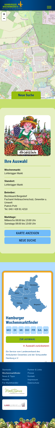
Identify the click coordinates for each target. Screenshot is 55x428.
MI (21, 330)
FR (33, 330)
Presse (31, 373)
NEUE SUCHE (27, 240)
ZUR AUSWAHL (27, 339)
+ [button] (4, 14)
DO (27, 330)
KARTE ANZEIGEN (27, 233)
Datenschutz (33, 383)
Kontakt (31, 376)
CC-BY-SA (50, 97)
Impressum (33, 379)
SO (46, 330)
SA (40, 330)
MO (9, 330)
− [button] (4, 18)
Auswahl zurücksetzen (37, 346)
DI (15, 330)
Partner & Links (35, 369)
